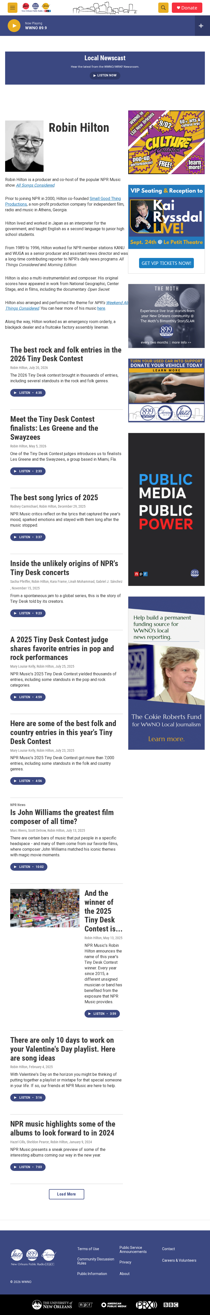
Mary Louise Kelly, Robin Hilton (32, 666)
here (101, 308)
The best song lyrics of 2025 (54, 497)
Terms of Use (88, 1249)
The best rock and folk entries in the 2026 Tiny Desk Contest (65, 354)
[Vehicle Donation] (166, 390)
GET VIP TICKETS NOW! (166, 263)
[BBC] (171, 1304)
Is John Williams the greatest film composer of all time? (62, 817)
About (125, 1274)
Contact (168, 1249)
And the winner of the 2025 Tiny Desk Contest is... (104, 911)
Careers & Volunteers (179, 1260)
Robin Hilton (18, 368)
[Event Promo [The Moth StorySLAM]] (166, 316)
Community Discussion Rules (95, 1261)
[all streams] (202, 25)
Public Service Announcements (133, 1250)
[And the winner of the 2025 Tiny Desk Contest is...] (44, 908)
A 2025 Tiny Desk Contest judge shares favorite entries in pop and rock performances (62, 648)
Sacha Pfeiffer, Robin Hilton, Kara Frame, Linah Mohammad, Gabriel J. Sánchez (66, 581)
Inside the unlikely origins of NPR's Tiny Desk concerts (64, 568)
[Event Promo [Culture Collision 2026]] (166, 142)
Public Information (92, 1274)
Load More (66, 1194)
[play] (14, 26)
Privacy (125, 1262)
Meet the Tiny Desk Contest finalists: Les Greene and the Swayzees (54, 428)
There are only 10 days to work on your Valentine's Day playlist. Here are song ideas (62, 1049)
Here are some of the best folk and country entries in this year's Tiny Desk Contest (63, 732)
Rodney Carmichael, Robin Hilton (33, 506)
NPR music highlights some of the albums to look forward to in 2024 (62, 1128)
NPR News (17, 805)
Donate (189, 8)
